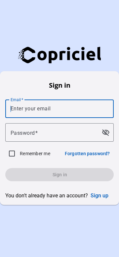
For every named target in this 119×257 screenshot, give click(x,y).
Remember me (35, 153)
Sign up (99, 195)
